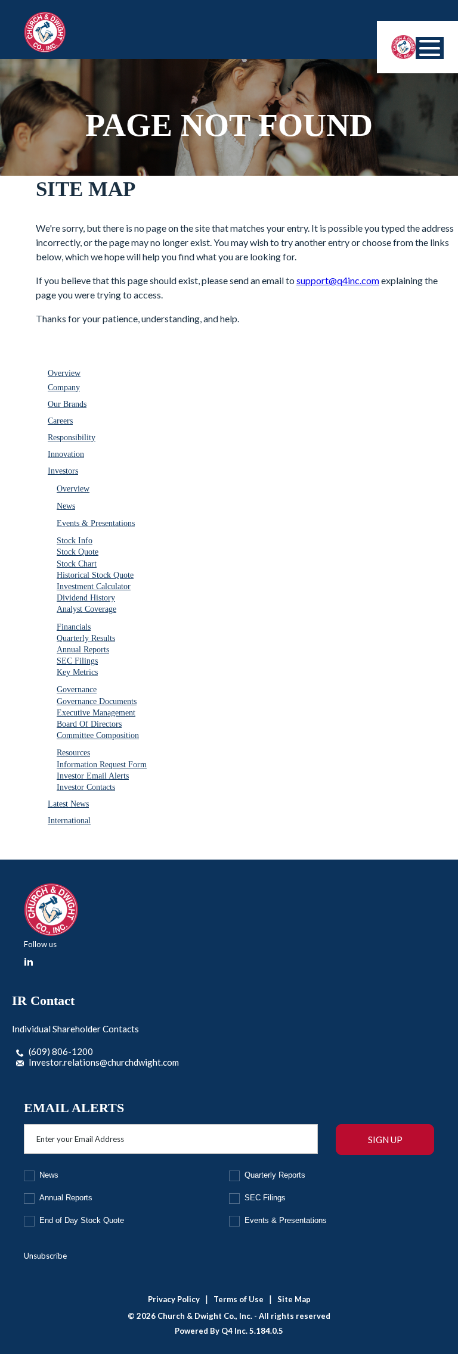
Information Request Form (102, 764)
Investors (63, 470)
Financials (74, 626)
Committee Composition (98, 735)
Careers (60, 420)
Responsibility (71, 437)
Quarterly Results (86, 638)
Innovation (66, 454)
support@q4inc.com (337, 280)
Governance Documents (97, 701)
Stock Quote (77, 551)
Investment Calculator (94, 586)
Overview (64, 373)
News (66, 506)
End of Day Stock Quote (81, 1220)
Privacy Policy (174, 1299)
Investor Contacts (86, 787)
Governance (77, 689)
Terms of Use (238, 1299)
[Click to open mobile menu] (430, 48)
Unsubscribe (45, 1255)
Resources (73, 752)
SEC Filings (77, 660)
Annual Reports (83, 649)
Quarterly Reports (275, 1175)
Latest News (68, 803)
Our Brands (67, 404)
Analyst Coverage (86, 609)
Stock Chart (77, 563)
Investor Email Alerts (93, 775)
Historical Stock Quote (95, 575)
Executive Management (96, 712)
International (69, 820)
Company (64, 387)
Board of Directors (89, 724)
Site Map (294, 1299)
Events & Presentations (96, 523)
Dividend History (86, 597)
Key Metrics (77, 672)
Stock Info (74, 540)
